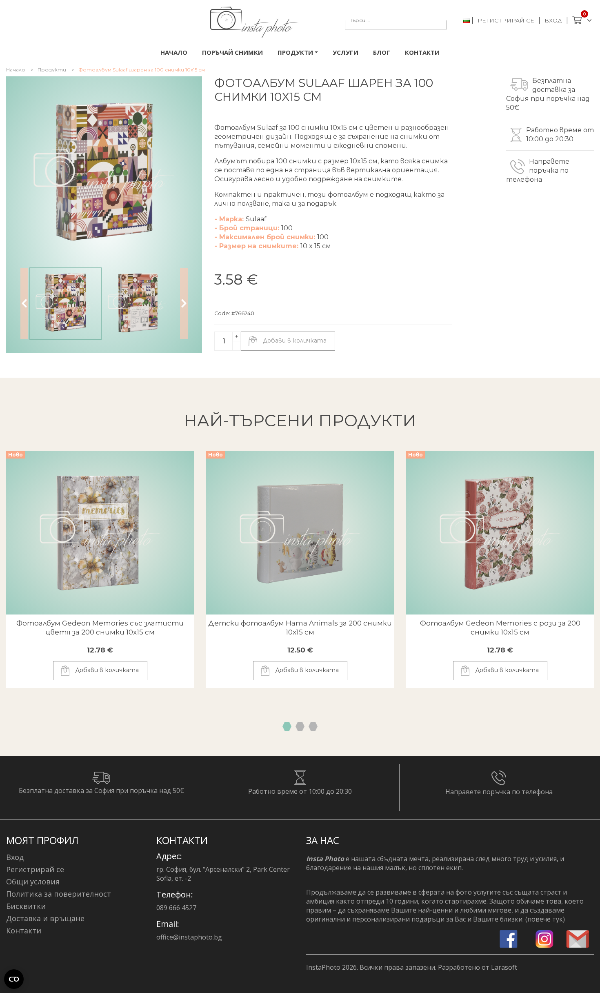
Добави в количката (294, 340)
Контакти (422, 52)
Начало (173, 52)
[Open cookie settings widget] (14, 979)
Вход (553, 20)
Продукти (52, 70)
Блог (381, 52)
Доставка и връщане (45, 918)
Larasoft (504, 967)
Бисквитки (26, 906)
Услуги (345, 52)
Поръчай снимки (232, 52)
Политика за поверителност (58, 894)
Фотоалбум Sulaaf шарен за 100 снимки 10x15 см (141, 70)
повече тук (545, 919)
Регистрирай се (506, 20)
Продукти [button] (295, 52)
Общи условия (33, 881)
